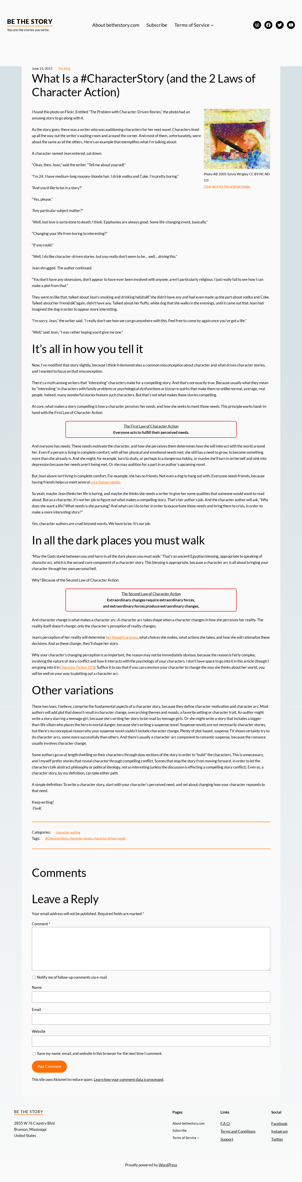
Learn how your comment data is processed (128, 1079)
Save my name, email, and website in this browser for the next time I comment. (99, 1053)
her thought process (122, 637)
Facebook (279, 1123)
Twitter (277, 1139)
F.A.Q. (225, 1123)
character (62, 832)
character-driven (104, 838)
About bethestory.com (115, 25)
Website (39, 1031)
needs (122, 838)
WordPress (168, 1165)
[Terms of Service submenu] (212, 24)
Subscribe (156, 25)
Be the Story (30, 21)
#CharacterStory (56, 838)
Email (36, 1009)
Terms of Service (192, 25)
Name (37, 987)
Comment (41, 923)
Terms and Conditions (237, 1131)
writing (75, 832)
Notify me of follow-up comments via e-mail (72, 977)
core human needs (105, 482)
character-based (80, 838)
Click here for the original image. (227, 186)
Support (226, 1139)
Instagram (279, 1131)
